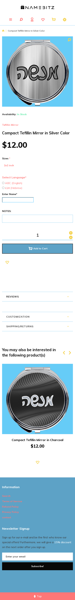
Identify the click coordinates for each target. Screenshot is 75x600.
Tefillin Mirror (10, 124)
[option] (37, 419)
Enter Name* (9, 194)
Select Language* (14, 177)
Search (6, 495)
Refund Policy (10, 506)
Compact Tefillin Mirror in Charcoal (37, 440)
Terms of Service (12, 501)
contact (6, 517)
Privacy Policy (10, 512)
